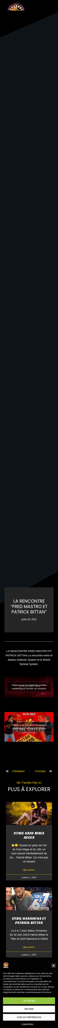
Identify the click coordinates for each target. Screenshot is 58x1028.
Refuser (29, 1009)
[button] (53, 965)
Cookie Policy (27, 1024)
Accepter (29, 1000)
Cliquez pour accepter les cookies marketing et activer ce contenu (29, 687)
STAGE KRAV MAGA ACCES (29, 835)
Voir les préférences (29, 1017)
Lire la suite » (29, 870)
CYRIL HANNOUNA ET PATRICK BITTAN (29, 920)
